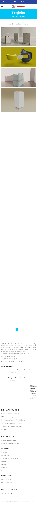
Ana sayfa (15, 16)
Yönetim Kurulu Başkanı (10, 458)
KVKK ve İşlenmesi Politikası (10, 444)
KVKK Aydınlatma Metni (8, 440)
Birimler (3, 461)
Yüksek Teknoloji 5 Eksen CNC (10, 414)
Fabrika (17, 24)
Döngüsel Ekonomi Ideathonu (18, 378)
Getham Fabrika (6, 479)
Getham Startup (6, 482)
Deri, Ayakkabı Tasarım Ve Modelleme (13, 420)
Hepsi (11, 24)
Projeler (3, 464)
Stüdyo (25, 24)
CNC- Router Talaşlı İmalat (9, 417)
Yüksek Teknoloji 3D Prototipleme (12, 426)
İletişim (3, 471)
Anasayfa (4, 452)
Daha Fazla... (5, 429)
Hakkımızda (5, 455)
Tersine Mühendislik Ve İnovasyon (11, 423)
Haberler (4, 468)
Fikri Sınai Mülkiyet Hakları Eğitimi (20, 370)
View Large (34, 28)
